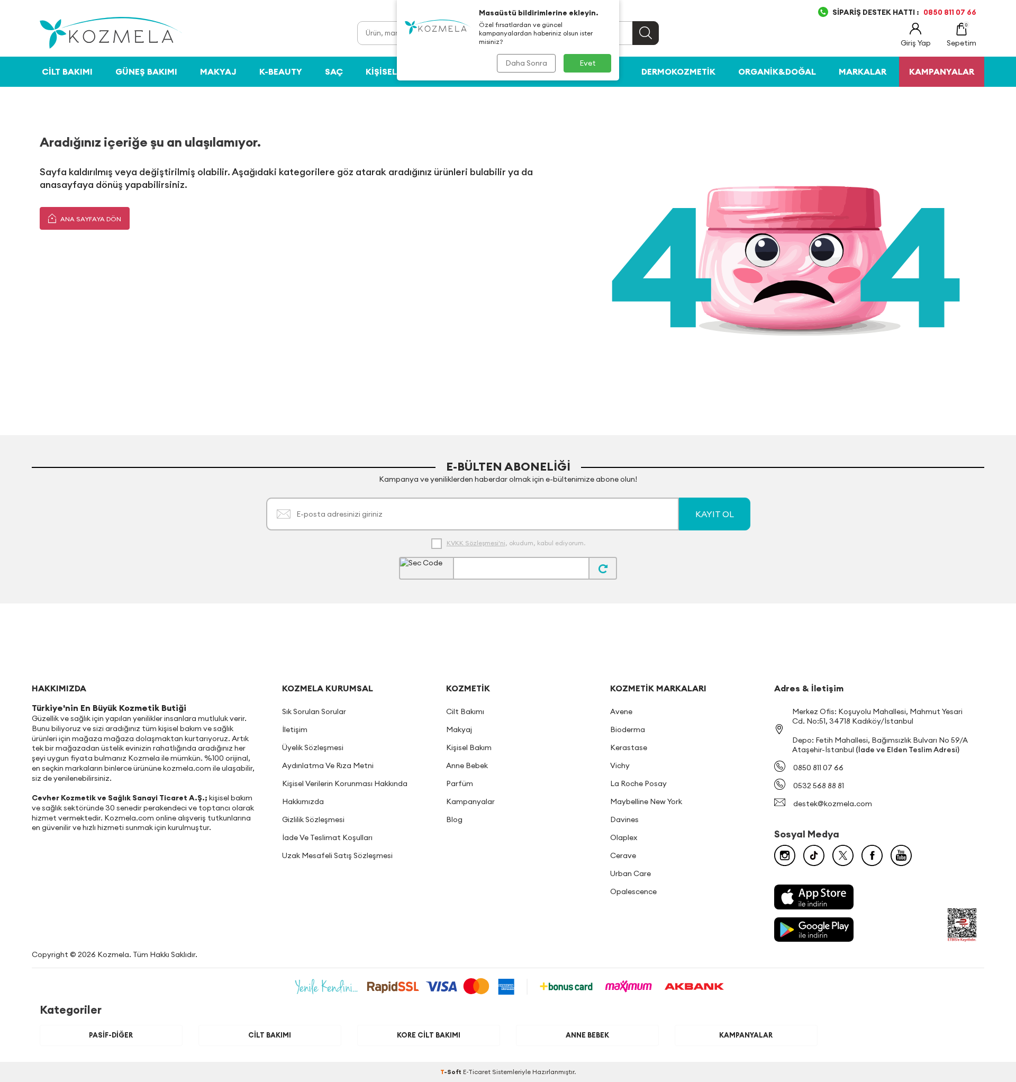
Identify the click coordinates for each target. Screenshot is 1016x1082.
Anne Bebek (467, 765)
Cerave (623, 855)
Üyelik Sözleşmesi (312, 747)
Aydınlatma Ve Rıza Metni (328, 765)
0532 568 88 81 (818, 785)
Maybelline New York (646, 801)
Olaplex (623, 837)
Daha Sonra (526, 63)
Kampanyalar (470, 801)
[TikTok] (813, 855)
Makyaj (218, 71)
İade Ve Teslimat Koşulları (327, 837)
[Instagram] (784, 855)
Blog (454, 819)
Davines (624, 819)
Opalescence (633, 891)
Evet (587, 63)
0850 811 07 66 (818, 767)
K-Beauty (280, 71)
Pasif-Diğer (111, 1035)
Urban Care (630, 873)
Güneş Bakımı (146, 71)
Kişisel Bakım (396, 71)
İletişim (294, 729)
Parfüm (459, 783)
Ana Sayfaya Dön (90, 219)
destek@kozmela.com (832, 803)
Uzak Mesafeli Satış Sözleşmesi (337, 855)
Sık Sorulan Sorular (314, 711)
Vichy (620, 765)
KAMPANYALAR (941, 71)
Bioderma (627, 729)
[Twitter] (843, 855)
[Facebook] (872, 855)
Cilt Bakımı (67, 71)
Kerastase (628, 747)
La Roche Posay (638, 783)
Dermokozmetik (678, 71)
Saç (334, 71)
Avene (621, 711)
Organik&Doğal (777, 71)
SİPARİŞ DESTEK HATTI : (904, 12)
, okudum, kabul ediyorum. (516, 543)
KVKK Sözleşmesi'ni (476, 543)
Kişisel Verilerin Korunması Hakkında (344, 783)
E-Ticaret (477, 1072)
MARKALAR (862, 71)
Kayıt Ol (714, 514)
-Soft (451, 1072)
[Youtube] (901, 855)
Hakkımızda (303, 801)
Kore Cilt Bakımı (428, 1035)
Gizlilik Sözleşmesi (313, 819)
